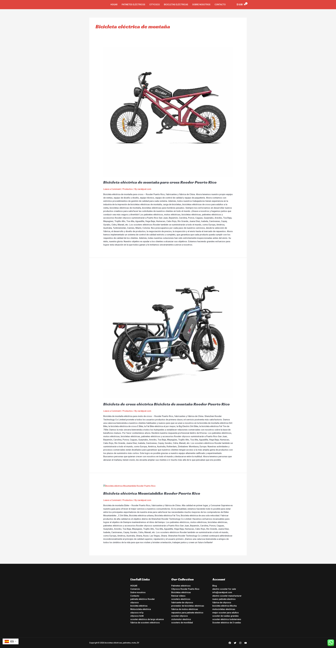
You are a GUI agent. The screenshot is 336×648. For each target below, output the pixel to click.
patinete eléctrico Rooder (142, 599)
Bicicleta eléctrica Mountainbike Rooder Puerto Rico (151, 493)
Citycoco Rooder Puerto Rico (185, 589)
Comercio (135, 589)
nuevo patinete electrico (224, 599)
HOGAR (133, 585)
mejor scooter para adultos (225, 612)
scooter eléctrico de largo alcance (147, 619)
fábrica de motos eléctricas (184, 609)
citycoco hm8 (136, 616)
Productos (128, 189)
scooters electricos (180, 599)
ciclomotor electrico (181, 619)
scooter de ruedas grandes (225, 616)
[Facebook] (230, 643)
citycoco (134, 602)
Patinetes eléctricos (133, 4)
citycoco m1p (136, 612)
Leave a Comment (112, 189)
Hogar (114, 4)
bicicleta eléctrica (138, 606)
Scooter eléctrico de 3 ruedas (226, 622)
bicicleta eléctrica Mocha (224, 606)
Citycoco (154, 4)
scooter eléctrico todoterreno (226, 619)
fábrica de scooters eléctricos (145, 622)
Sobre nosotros (201, 4)
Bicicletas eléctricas (176, 4)
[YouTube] (245, 643)
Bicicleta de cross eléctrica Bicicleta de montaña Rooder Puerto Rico (166, 404)
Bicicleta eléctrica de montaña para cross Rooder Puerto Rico (160, 182)
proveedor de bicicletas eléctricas (187, 606)
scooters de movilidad (182, 622)
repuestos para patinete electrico (187, 612)
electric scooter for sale (224, 589)
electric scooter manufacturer (227, 596)
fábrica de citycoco (221, 602)
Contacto (220, 4)
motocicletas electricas (223, 609)
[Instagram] (240, 643)
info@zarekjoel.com (222, 592)
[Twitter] (235, 643)
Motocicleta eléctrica (140, 609)
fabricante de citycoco (182, 602)
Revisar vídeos (178, 596)
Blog (214, 585)
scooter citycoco (179, 616)
